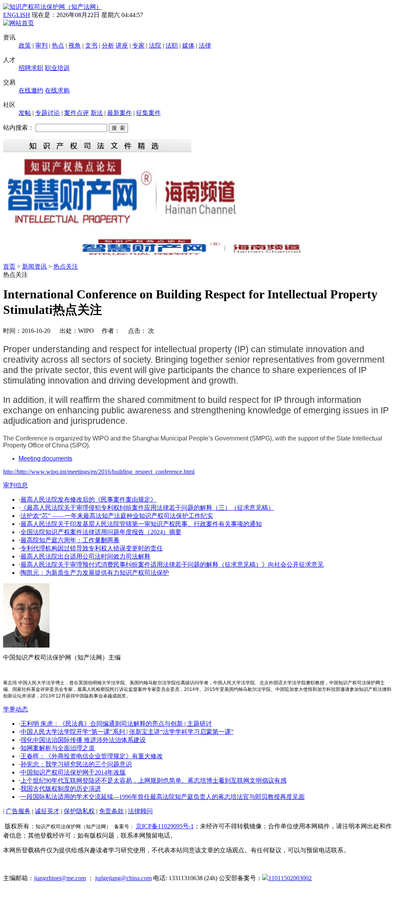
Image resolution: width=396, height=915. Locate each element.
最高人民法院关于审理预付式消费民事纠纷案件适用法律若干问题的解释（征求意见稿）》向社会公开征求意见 (172, 564)
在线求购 (57, 90)
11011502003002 (290, 878)
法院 (155, 45)
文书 (91, 45)
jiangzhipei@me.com (60, 878)
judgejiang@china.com (123, 878)
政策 (25, 45)
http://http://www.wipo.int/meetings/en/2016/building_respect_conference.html (99, 471)
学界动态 (15, 709)
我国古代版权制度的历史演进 (60, 788)
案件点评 (76, 113)
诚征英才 (47, 811)
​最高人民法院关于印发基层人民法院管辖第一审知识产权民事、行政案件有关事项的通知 (141, 524)
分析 (108, 45)
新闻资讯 (34, 266)
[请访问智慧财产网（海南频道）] (198, 254)
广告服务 (18, 811)
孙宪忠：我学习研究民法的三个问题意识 (76, 764)
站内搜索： (18, 127)
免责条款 (111, 811)
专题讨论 (47, 113)
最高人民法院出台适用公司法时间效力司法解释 (85, 556)
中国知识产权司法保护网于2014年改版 (73, 772)
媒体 (188, 45)
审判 (41, 45)
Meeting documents (45, 458)
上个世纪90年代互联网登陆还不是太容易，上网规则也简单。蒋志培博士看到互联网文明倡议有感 (153, 780)
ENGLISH (16, 15)
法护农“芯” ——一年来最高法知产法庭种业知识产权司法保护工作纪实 (116, 515)
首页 (9, 266)
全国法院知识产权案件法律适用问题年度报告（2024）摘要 (100, 532)
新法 (96, 113)
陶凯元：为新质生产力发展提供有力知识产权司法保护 (94, 572)
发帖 (25, 113)
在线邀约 (31, 90)
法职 (172, 45)
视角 (74, 45)
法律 (205, 45)
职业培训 (57, 68)
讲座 (122, 45)
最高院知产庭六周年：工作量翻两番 (69, 540)
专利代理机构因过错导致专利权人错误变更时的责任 (91, 548)
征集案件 (148, 113)
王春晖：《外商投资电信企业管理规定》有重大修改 (91, 756)
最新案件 (119, 113)
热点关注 (65, 266)
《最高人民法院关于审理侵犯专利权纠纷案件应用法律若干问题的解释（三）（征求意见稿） (147, 507)
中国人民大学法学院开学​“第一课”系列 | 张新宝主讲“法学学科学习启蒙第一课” (127, 731)
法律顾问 (140, 811)
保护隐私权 (79, 811)
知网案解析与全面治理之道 (57, 748)
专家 (138, 45)
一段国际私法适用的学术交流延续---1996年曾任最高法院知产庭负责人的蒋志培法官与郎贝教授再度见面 (162, 796)
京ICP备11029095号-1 (165, 826)
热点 (58, 45)
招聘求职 (31, 68)
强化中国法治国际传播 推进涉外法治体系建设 (83, 740)
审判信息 (15, 485)
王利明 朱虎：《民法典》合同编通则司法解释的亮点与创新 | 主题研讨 (116, 723)
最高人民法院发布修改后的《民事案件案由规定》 (88, 499)
